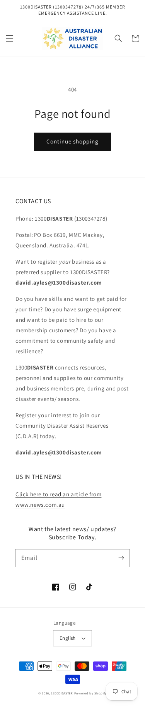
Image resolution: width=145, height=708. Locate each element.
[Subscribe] (121, 557)
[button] (9, 38)
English (68, 638)
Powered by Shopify (90, 693)
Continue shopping (72, 141)
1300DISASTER (62, 693)
